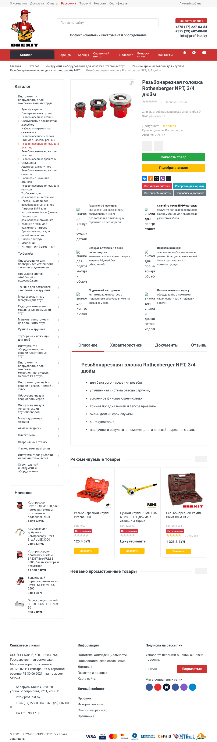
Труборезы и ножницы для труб (33, 337)
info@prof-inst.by (193, 36)
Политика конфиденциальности (102, 655)
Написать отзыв (176, 102)
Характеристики (126, 345)
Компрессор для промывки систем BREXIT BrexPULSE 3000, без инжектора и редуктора (43, 558)
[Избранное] (182, 55)
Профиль (85, 698)
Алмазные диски (29, 428)
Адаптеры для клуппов (36, 166)
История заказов (91, 704)
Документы (166, 345)
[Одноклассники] (150, 178)
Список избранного (92, 710)
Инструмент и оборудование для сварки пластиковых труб (32, 351)
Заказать (86, 550)
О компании (18, 3)
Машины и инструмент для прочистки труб (34, 321)
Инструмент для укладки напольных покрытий (35, 456)
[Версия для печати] (168, 178)
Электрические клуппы (36, 113)
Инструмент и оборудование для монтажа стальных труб (35, 100)
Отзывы (199, 345)
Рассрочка (68, 3)
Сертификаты (118, 3)
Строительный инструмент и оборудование (28, 468)
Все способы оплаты (157, 193)
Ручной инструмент (31, 329)
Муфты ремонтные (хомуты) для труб (31, 298)
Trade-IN (85, 3)
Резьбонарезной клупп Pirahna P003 (91, 515)
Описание (87, 345)
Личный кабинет (191, 3)
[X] (156, 178)
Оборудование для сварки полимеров (31, 397)
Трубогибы (25, 253)
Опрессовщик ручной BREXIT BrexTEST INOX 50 (43, 604)
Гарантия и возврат (92, 673)
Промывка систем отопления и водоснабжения (30, 277)
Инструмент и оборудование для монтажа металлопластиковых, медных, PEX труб (33, 369)
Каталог (26, 55)
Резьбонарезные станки (37, 117)
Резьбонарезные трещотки (39, 159)
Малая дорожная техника (30, 420)
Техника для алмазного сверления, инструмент (34, 288)
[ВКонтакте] (144, 178)
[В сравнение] (158, 146)
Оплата (52, 3)
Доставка (37, 3)
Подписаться (192, 669)
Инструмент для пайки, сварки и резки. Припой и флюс (35, 386)
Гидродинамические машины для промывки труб (34, 310)
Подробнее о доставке (190, 193)
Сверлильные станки (32, 442)
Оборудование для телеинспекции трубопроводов (31, 409)
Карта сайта (87, 679)
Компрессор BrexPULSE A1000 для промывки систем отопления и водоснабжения (43, 510)
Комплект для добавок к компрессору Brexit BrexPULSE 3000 (41, 534)
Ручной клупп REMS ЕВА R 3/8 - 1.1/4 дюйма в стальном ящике (138, 517)
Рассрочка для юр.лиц (189, 186)
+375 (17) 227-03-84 (191, 27)
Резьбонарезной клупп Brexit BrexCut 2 (183, 515)
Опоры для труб (31, 239)
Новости (100, 3)
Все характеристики (157, 186)
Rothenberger (174, 130)
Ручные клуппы (31, 109)
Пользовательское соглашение (101, 661)
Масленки (28, 242)
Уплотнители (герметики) (38, 246)
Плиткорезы (26, 435)
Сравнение (86, 716)
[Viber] (162, 178)
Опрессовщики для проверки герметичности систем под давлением (35, 264)
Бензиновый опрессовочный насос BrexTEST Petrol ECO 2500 (43, 583)
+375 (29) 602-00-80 (191, 31)
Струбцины (28, 162)
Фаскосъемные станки (34, 448)
